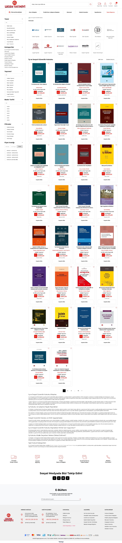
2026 (8, 106)
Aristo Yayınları (10, 80)
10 (78, 390)
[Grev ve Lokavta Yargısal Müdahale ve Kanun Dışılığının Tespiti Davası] (62, 358)
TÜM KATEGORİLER (16, 12)
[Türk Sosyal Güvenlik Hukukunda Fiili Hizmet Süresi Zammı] (84, 195)
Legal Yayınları (10, 94)
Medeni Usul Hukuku (111, 526)
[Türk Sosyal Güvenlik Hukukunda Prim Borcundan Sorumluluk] (62, 195)
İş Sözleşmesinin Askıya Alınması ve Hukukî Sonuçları (39, 369)
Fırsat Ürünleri (10, 136)
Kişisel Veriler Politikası (90, 522)
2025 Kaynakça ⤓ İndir (69, 525)
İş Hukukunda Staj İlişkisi (84, 165)
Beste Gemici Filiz (11, 30)
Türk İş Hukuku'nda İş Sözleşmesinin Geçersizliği (84, 85)
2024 (8, 111)
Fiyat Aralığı (9, 143)
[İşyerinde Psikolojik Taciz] (62, 113)
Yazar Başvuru (111, 12)
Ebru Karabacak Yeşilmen (13, 39)
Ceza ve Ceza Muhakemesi (11, 67)
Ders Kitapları (33, 12)
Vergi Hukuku (109, 524)
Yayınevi (8, 71)
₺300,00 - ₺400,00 (12, 155)
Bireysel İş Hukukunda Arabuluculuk (84, 329)
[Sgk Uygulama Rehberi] (107, 195)
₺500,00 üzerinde (12, 159)
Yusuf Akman (10, 41)
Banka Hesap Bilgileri (90, 524)
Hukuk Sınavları (83, 12)
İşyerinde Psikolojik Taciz (62, 125)
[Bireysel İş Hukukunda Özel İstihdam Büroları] (107, 276)
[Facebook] (67, 478)
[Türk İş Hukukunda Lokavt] (39, 113)
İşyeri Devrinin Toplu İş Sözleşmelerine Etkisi (61, 288)
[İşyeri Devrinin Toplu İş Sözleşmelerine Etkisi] (62, 276)
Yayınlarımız (97, 12)
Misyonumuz (66, 520)
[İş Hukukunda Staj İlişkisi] (84, 154)
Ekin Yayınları (10, 87)
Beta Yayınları (10, 82)
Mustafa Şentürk (11, 28)
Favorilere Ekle (48, 63)
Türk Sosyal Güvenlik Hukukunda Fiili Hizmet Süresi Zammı (84, 207)
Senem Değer (10, 37)
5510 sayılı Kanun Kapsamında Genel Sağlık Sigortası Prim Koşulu (106, 85)
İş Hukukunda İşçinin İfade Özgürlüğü (39, 207)
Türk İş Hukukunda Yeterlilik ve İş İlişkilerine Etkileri (84, 288)
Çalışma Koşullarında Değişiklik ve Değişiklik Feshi (39, 166)
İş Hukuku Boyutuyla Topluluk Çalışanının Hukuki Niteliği (106, 125)
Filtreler (8, 124)
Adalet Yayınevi (10, 78)
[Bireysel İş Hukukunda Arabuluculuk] (84, 317)
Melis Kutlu (9, 25)
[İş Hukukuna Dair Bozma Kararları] (62, 236)
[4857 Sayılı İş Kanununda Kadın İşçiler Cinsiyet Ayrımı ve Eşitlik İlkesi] (107, 236)
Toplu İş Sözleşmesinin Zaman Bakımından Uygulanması (107, 329)
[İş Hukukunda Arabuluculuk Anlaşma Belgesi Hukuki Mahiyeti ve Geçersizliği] (84, 236)
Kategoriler (9, 47)
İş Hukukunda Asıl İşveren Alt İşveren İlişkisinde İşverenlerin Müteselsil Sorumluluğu (84, 125)
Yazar (7, 19)
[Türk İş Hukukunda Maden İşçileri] (62, 154)
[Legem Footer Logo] (9, 516)
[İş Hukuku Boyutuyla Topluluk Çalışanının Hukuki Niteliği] (107, 113)
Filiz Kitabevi (10, 89)
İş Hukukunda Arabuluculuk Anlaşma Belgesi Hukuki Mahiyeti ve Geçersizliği (84, 247)
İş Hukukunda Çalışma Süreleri (61, 84)
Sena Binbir (9, 35)
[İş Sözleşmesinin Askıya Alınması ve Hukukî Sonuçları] (39, 358)
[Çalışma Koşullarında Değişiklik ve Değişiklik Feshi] (39, 154)
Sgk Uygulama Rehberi (106, 206)
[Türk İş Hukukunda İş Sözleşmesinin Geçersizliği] (84, 73)
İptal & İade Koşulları (89, 520)
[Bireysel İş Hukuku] (107, 154)
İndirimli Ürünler (10, 127)
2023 (8, 113)
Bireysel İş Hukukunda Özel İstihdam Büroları (107, 288)
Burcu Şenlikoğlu (11, 32)
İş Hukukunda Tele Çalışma (39, 84)
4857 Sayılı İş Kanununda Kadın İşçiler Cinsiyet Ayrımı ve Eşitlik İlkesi (107, 247)
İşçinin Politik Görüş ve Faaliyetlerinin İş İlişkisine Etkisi (39, 247)
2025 (8, 108)
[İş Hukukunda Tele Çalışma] (39, 73)
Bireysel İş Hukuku (107, 165)
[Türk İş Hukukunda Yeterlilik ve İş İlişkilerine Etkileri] (84, 276)
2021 (8, 117)
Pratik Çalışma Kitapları (10, 60)
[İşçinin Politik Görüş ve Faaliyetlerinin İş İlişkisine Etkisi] (39, 236)
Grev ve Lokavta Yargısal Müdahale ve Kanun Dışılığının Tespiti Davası (61, 369)
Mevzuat (69, 12)
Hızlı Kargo (9, 138)
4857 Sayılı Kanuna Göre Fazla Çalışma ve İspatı (39, 329)
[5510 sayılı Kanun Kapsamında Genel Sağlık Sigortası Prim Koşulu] (107, 73)
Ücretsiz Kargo (10, 134)
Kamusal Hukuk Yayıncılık (13, 91)
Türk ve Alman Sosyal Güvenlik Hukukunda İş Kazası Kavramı (39, 288)
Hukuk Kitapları (109, 513)
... (74, 390)
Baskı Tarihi (9, 100)
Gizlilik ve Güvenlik (89, 517)
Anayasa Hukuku (9, 56)
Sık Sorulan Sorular (89, 513)
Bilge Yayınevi (10, 85)
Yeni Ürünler (9, 131)
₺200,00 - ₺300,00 (12, 152)
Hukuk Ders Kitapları (10, 53)
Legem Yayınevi (10, 96)
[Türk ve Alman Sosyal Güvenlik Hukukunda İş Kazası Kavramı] (39, 276)
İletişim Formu (67, 517)
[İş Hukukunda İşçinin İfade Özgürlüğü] (39, 195)
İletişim (65, 515)
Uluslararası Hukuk (9, 63)
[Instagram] (59, 478)
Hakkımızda (66, 513)
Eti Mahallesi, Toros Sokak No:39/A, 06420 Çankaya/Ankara (52, 515)
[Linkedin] (63, 478)
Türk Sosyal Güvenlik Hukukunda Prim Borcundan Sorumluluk (62, 207)
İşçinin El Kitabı (62, 328)
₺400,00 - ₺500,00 (12, 157)
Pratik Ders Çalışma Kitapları (51, 12)
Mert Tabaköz (10, 44)
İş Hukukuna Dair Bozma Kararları (62, 247)
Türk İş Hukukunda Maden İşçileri (61, 166)
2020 (8, 120)
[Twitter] (54, 478)
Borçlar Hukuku (8, 65)
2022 (8, 115)
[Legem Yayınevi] (15, 4)
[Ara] (90, 4)
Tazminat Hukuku (62, 445)
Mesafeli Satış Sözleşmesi (91, 515)
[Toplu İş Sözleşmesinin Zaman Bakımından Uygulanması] (107, 317)
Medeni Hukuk (8, 58)
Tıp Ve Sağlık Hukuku (10, 55)
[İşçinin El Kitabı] (62, 317)
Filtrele (19, 146)
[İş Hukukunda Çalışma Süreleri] (62, 73)
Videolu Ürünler (10, 129)
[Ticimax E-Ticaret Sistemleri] (61, 542)
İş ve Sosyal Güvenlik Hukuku (12, 49)
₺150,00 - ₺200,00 (12, 150)
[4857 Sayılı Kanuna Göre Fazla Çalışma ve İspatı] (39, 317)
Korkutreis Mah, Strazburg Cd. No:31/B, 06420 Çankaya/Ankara (31, 515)
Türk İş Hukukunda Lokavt (39, 125)
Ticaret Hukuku (8, 62)
